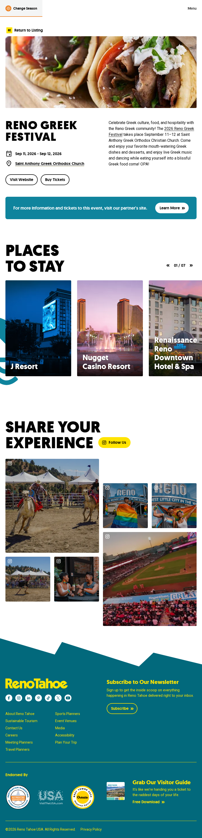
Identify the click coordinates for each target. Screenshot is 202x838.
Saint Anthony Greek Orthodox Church (49, 163)
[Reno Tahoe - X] (58, 698)
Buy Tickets (55, 179)
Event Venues (66, 721)
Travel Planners (17, 749)
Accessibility (64, 735)
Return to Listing (28, 30)
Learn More (170, 208)
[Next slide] (191, 265)
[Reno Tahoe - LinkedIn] (28, 698)
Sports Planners (67, 714)
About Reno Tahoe (19, 714)
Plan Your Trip (66, 742)
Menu (192, 8)
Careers (11, 735)
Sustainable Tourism (21, 721)
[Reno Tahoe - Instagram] (18, 698)
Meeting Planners (19, 742)
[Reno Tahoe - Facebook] (8, 698)
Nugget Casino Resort (106, 362)
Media (60, 728)
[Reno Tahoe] (50, 683)
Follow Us (117, 442)
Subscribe (120, 708)
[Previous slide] (168, 265)
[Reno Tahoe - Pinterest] (38, 698)
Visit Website (21, 179)
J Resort (24, 366)
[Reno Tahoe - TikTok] (48, 698)
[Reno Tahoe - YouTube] (68, 698)
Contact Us (13, 728)
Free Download (146, 802)
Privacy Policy (91, 829)
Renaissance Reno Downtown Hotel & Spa (175, 353)
